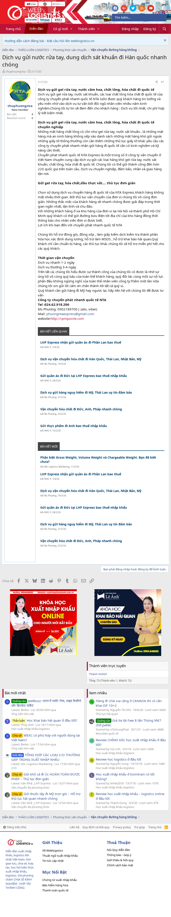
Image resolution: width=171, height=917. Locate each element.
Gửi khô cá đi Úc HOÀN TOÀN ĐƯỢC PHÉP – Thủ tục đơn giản (45, 776)
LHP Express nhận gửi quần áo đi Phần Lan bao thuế (80, 342)
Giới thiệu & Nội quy (120, 860)
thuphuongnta (16, 71)
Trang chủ (13, 28)
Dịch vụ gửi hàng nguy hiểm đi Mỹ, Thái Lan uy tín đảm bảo (86, 392)
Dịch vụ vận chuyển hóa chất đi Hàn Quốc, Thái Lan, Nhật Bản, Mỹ (90, 359)
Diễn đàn (36, 28)
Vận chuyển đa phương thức (30, 787)
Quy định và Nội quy (96, 827)
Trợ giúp (139, 827)
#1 (162, 82)
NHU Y (47, 347)
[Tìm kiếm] (164, 29)
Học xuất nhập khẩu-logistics (30, 729)
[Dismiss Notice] (164, 40)
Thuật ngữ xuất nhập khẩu (60, 856)
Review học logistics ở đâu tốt (118, 759)
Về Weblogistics (52, 850)
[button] (71, 29)
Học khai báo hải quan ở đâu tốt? (44, 720)
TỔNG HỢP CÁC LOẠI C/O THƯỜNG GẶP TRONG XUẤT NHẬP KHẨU (45, 757)
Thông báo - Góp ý (119, 855)
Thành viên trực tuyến (107, 665)
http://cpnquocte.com (67, 318)
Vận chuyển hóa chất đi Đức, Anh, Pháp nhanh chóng (81, 409)
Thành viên (86, 28)
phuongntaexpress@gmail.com (70, 314)
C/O (13, 768)
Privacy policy (122, 827)
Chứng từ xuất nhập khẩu (59, 880)
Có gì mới (60, 28)
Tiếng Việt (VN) (16, 827)
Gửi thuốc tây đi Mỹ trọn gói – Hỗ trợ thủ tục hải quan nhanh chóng (45, 796)
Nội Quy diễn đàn (118, 850)
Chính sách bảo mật (120, 865)
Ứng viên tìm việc (22, 714)
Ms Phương (50, 363)
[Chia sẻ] (156, 82)
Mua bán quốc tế (107, 733)
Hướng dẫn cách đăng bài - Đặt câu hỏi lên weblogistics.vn (49, 40)
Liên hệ (74, 827)
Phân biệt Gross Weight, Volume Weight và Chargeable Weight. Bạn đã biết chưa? (98, 459)
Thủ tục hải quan (107, 714)
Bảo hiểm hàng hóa (55, 885)
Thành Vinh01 (98, 674)
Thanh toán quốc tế (55, 890)
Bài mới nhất (15, 692)
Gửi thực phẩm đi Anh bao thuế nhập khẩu (73, 426)
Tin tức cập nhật (53, 861)
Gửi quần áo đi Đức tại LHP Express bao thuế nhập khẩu (83, 376)
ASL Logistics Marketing (56, 466)
